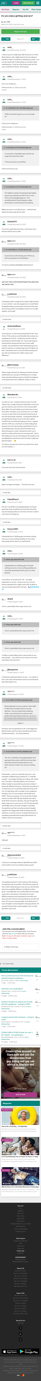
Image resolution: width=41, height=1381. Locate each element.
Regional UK (20, 1268)
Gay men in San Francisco (20, 1298)
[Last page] (38, 39)
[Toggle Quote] (4, 108)
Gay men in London (20, 1270)
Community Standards (20, 1229)
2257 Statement (20, 1226)
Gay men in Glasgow (20, 1283)
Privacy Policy (20, 1221)
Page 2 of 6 (20, 39)
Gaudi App (20, 1253)
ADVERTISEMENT (20, 1257)
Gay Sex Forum (19, 24)
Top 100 (25, 9)
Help (20, 1243)
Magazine (15, 9)
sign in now (12, 933)
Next (33, 39)
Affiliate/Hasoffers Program (20, 1261)
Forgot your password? (20, 1241)
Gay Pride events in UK (20, 1286)
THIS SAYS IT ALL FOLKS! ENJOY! (12, 989)
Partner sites (20, 1251)
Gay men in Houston (20, 1311)
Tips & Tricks (20, 1246)
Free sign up (28, 3)
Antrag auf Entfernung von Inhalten (20, 1224)
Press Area (20, 1248)
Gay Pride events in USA (20, 1313)
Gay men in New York (20, 1295)
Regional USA (20, 1293)
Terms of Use (20, 1216)
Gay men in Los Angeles (21, 1300)
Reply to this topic (20, 31)
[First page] (3, 39)
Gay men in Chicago (20, 1306)
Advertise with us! (20, 1259)
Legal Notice (20, 1218)
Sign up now (20, 1094)
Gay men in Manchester (20, 1273)
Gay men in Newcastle (20, 1281)
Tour (20, 1208)
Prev (7, 39)
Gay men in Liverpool (20, 1276)
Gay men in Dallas (20, 1303)
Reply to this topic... (12, 947)
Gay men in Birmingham (20, 1278)
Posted (16, 50)
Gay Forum (5, 9)
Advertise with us (21, 1231)
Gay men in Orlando (20, 1308)
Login (16, 3)
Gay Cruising (24, 980)
